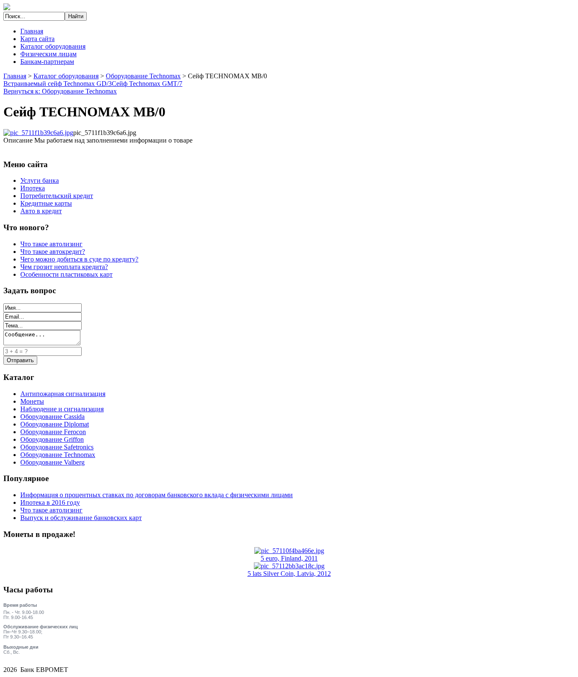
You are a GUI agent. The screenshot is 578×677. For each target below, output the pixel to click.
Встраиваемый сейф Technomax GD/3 (57, 83)
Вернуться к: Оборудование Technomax (60, 91)
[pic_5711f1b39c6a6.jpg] (38, 132)
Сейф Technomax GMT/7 (147, 83)
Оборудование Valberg (52, 462)
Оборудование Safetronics (57, 447)
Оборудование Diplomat (54, 424)
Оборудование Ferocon (53, 431)
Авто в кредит (41, 211)
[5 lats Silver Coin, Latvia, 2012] (289, 566)
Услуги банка (39, 180)
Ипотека (32, 188)
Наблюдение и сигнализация (62, 409)
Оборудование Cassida (52, 416)
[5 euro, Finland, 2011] (289, 550)
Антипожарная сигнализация (62, 393)
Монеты (32, 401)
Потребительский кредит (56, 195)
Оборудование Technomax (143, 76)
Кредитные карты (46, 203)
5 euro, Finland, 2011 (289, 558)
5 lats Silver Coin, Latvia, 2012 (289, 573)
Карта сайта (37, 38)
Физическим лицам (48, 54)
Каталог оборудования (52, 46)
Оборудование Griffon (52, 439)
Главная (31, 31)
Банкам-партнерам (47, 61)
